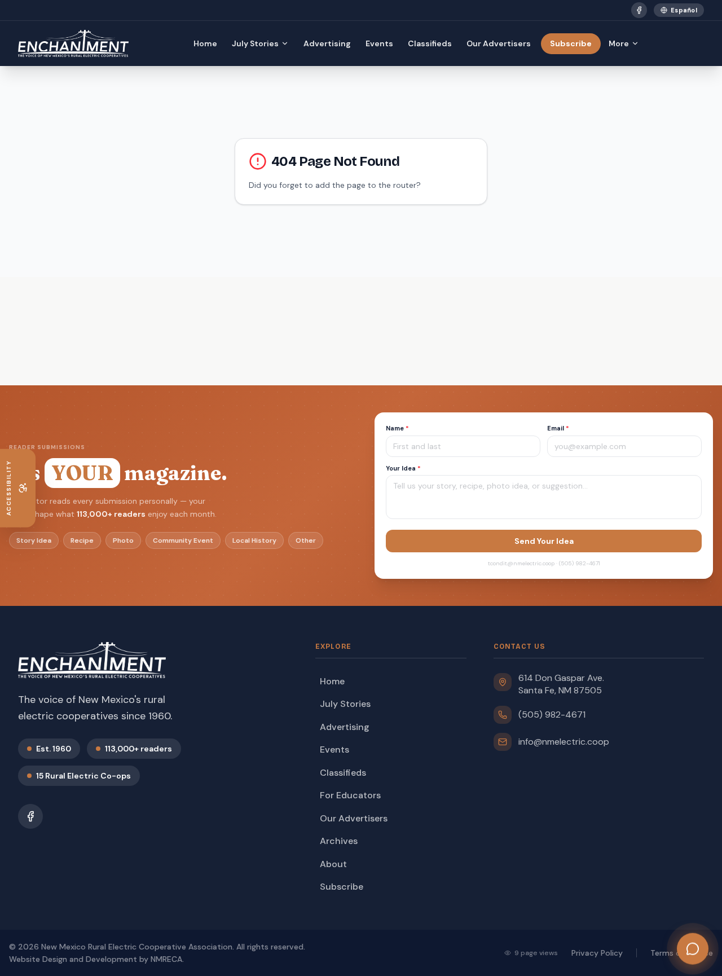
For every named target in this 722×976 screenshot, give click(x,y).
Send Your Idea (544, 541)
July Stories (255, 43)
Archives (339, 841)
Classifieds (430, 43)
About (333, 864)
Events (379, 43)
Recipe (82, 540)
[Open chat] (692, 947)
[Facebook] (639, 10)
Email (558, 428)
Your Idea (403, 468)
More (619, 43)
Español (684, 10)
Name (397, 428)
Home (205, 43)
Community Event (183, 540)
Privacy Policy (597, 953)
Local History (254, 540)
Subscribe (571, 43)
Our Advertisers (498, 43)
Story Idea (33, 540)
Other (306, 540)
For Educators (350, 795)
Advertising (327, 43)
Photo (123, 540)
